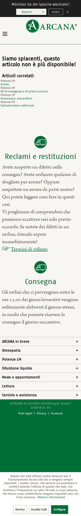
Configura (60, 509)
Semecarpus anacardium (16, 98)
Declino (20, 509)
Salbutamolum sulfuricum (17, 105)
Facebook (57, 413)
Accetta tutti (39, 509)
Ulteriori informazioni (51, 497)
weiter (56, 12)
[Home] (51, 31)
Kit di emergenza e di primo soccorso (24, 91)
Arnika (5, 84)
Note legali (25, 413)
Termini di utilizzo (29, 249)
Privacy (41, 413)
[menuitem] (6, 34)
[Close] (67, 12)
